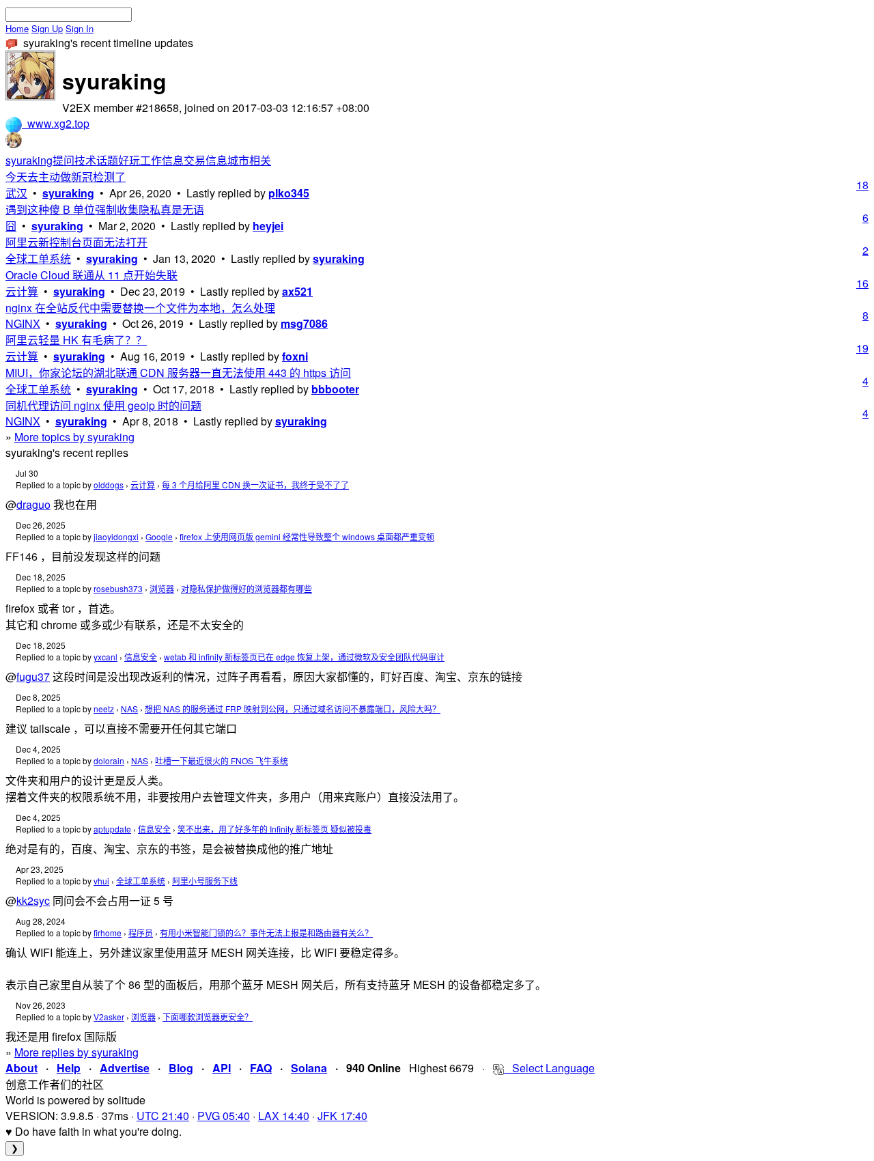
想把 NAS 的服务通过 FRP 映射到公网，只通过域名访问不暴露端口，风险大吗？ (292, 708)
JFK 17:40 (342, 1115)
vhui (101, 880)
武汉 (16, 193)
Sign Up (47, 28)
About (21, 1068)
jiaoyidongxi (116, 536)
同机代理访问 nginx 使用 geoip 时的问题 (103, 405)
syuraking (29, 160)
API (221, 1068)
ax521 (297, 291)
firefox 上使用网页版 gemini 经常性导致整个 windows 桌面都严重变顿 (307, 536)
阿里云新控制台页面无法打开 (76, 242)
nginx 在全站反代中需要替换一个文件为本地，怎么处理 (140, 308)
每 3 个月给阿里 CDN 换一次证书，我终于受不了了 (255, 484)
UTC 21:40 (163, 1115)
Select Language (549, 1068)
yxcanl (105, 656)
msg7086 (304, 323)
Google (159, 536)
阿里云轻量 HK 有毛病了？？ (76, 340)
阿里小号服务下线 (205, 880)
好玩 (129, 160)
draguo (33, 504)
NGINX (22, 323)
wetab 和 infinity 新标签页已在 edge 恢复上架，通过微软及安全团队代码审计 (304, 656)
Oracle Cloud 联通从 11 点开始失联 (91, 275)
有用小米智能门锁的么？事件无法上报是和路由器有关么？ (266, 932)
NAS (129, 708)
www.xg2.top (55, 123)
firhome (108, 932)
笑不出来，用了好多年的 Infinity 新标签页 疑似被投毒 (274, 829)
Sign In (80, 28)
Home (17, 28)
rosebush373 (118, 588)
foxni (295, 356)
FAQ (261, 1068)
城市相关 (249, 160)
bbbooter (335, 389)
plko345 (288, 193)
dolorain (109, 760)
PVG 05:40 (223, 1115)
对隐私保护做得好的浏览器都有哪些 (246, 588)
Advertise (125, 1068)
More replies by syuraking (76, 1052)
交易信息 (205, 160)
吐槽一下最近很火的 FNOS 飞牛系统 (221, 760)
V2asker (109, 1016)
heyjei (268, 226)
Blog (181, 1068)
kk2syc (33, 900)
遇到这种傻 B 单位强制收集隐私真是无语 (104, 209)
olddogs (109, 484)
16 (862, 283)
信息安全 (140, 656)
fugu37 (33, 676)
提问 (63, 160)
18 (862, 185)
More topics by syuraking (74, 437)
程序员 (140, 932)
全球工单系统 (38, 258)
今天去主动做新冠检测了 (65, 176)
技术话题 (96, 160)
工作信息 (162, 160)
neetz (104, 708)
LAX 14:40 (283, 1115)
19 (862, 348)
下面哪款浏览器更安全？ (208, 1016)
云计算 (21, 291)
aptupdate (112, 829)
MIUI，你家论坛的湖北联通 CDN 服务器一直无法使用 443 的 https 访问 (178, 372)
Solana (309, 1068)
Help (69, 1068)
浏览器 (162, 588)
